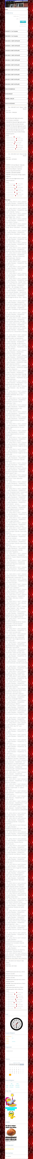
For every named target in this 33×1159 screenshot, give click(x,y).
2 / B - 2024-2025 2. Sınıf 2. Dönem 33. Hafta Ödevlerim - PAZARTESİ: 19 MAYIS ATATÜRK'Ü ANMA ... (16, 413)
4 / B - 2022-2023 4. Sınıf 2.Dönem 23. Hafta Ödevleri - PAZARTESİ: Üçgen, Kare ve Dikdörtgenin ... (15, 873)
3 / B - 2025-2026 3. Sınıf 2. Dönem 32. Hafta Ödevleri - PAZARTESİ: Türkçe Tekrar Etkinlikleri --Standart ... (16, 226)
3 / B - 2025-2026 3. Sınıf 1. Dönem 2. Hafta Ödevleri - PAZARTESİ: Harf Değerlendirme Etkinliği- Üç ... (16, 382)
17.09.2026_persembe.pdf (10, 140)
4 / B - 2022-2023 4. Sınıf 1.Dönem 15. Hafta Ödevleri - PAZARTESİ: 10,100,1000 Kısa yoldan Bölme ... (15, 917)
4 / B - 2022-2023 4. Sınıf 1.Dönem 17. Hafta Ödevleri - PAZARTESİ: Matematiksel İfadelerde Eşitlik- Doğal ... (15, 906)
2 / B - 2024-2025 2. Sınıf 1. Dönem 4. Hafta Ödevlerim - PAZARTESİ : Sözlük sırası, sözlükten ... (16, 586)
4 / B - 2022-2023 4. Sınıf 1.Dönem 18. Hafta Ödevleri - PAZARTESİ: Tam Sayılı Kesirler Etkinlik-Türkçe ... (16, 900)
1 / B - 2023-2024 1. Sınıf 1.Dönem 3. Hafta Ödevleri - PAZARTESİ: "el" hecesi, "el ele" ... (16, 797)
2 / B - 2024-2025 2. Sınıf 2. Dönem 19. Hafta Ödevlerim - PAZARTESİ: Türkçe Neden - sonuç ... (16, 502)
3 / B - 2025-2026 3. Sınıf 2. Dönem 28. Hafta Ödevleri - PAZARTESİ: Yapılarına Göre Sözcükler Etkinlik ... (16, 249)
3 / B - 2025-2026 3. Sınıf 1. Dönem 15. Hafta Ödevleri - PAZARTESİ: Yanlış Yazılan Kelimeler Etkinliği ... (16, 319)
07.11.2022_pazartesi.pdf (10, 1001)
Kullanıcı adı (16, 16)
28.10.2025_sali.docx (9, 192)
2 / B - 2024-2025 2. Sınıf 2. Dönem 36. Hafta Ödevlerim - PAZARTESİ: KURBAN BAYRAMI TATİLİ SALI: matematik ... (16, 393)
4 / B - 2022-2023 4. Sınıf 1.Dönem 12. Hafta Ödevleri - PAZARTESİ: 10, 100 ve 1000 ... (16, 934)
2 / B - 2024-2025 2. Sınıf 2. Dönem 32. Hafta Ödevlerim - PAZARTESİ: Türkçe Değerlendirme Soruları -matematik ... (16, 419)
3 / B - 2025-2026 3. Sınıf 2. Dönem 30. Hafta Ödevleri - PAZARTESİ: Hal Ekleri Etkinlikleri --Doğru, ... (16, 239)
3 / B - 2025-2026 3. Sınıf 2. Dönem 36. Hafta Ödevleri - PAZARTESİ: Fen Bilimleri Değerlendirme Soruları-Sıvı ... (16, 204)
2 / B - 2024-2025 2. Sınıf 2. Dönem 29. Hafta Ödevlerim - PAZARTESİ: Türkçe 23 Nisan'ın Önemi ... (16, 439)
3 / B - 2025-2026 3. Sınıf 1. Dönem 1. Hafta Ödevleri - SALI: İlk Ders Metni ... (16, 387)
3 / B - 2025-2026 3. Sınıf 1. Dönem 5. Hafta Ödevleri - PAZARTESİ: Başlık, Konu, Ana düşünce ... (16, 367)
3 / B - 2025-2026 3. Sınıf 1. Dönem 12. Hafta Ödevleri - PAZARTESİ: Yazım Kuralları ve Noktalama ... (16, 336)
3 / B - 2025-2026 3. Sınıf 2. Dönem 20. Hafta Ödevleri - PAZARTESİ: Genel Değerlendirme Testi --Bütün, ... (16, 296)
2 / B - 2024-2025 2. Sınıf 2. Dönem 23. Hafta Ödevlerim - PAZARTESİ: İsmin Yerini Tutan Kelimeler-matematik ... (16, 477)
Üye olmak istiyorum (22, 26)
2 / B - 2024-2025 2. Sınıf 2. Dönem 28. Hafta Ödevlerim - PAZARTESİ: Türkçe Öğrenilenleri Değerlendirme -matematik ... (16, 445)
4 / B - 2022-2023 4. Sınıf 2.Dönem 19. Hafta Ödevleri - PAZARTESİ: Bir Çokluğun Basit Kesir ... (16, 895)
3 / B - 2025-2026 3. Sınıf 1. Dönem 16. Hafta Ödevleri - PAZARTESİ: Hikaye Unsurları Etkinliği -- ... (16, 314)
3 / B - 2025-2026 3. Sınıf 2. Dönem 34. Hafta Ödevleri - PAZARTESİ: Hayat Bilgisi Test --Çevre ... (16, 215)
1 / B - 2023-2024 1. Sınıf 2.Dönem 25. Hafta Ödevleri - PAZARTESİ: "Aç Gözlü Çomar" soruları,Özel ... (16, 678)
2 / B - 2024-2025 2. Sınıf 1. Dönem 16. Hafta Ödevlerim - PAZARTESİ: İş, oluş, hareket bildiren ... (16, 514)
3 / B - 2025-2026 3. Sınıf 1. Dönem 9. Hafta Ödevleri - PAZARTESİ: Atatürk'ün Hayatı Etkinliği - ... (16, 352)
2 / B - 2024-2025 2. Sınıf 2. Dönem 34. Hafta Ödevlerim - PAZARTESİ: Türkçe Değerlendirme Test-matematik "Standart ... (16, 407)
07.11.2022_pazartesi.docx (10, 992)
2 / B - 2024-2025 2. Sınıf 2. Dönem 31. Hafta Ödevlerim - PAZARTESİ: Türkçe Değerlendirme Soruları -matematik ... (16, 426)
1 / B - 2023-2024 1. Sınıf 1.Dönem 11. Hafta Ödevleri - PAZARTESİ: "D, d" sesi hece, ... (16, 751)
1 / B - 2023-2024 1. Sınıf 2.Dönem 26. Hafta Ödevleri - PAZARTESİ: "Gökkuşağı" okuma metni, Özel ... (15, 673)
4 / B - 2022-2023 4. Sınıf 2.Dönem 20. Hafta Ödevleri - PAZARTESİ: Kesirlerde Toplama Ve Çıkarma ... (15, 890)
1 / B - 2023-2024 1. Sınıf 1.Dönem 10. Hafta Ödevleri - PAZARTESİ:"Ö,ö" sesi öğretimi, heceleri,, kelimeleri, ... (16, 756)
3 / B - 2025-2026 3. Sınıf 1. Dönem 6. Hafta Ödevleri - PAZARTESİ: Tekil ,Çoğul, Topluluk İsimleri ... (16, 362)
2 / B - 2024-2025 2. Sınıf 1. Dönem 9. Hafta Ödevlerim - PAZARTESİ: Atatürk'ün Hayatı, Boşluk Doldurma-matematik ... (16, 556)
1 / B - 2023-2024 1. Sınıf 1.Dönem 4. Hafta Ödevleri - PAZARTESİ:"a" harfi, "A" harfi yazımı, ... (16, 792)
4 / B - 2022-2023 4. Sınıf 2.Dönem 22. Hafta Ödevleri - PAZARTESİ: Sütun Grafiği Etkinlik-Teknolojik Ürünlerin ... (15, 878)
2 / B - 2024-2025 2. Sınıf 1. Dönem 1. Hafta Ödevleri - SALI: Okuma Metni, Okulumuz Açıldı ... (16, 608)
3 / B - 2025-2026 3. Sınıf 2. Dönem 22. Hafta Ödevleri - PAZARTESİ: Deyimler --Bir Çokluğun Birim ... (16, 285)
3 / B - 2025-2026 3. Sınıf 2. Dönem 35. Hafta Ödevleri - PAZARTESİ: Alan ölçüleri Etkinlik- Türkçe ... (16, 210)
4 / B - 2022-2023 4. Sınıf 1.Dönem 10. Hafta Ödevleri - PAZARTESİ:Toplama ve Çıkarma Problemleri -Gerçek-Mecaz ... (15, 948)
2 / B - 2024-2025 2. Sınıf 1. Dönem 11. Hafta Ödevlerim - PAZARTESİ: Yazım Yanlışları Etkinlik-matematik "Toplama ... (16, 542)
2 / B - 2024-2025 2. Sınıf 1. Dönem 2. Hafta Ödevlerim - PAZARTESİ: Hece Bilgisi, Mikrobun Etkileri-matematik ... (16, 597)
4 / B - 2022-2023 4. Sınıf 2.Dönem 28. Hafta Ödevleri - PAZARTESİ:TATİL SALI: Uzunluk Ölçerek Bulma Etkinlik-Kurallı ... (16, 841)
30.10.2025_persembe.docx (10, 194)
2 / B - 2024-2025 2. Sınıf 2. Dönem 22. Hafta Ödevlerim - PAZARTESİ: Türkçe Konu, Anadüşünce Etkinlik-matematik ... (16, 484)
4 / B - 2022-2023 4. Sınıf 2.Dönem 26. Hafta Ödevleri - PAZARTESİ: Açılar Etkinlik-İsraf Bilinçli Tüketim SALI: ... (15, 853)
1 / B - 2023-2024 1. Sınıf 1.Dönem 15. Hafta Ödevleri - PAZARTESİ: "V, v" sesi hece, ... (16, 731)
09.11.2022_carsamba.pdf (10, 1004)
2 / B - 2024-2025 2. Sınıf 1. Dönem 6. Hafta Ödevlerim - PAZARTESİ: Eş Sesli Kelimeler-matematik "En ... (16, 575)
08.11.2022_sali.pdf (9, 1002)
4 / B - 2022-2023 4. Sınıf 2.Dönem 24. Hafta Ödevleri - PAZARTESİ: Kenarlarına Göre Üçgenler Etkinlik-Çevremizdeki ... (16, 866)
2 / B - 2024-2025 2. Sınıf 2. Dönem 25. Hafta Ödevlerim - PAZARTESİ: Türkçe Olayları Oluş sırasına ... (16, 464)
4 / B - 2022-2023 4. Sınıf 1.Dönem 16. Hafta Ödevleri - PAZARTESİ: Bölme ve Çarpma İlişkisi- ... (15, 912)
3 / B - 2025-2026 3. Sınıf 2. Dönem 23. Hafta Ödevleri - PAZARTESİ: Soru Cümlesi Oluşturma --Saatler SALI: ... (16, 280)
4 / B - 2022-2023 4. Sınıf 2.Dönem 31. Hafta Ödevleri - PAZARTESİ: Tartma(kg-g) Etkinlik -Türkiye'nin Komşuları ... (15, 820)
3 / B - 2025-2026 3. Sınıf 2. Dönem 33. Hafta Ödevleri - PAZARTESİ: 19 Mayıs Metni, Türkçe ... (16, 220)
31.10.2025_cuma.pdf (9, 189)
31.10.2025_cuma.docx (10, 195)
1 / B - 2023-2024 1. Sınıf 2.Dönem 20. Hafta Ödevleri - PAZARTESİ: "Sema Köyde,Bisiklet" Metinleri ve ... (16, 707)
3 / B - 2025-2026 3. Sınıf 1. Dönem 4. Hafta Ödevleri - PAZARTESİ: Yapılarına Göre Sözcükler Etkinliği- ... (16, 372)
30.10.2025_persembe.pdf (10, 187)
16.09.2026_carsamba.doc (10, 145)
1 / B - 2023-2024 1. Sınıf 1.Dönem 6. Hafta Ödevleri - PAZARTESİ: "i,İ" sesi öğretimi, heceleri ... (16, 780)
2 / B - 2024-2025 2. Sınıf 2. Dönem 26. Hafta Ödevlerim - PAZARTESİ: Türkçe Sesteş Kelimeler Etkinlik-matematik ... (16, 458)
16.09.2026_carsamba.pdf (10, 138)
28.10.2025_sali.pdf (9, 185)
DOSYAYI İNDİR (17, 137)
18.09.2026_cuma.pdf (9, 142)
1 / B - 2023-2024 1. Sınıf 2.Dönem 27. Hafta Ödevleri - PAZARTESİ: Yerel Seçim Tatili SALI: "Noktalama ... (16, 668)
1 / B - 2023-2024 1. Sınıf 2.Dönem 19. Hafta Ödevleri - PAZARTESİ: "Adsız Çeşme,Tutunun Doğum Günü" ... (16, 713)
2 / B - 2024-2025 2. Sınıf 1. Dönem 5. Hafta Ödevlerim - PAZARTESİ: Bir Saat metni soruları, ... (16, 580)
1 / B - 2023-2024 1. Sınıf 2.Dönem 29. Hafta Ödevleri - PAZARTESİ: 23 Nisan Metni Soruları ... (15, 656)
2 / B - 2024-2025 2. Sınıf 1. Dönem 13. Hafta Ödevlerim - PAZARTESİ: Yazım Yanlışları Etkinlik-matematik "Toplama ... (16, 530)
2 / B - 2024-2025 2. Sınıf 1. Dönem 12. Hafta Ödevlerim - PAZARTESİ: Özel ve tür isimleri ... (16, 536)
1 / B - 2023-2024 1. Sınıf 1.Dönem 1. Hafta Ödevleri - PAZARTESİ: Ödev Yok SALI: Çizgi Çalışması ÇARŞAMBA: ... (16, 808)
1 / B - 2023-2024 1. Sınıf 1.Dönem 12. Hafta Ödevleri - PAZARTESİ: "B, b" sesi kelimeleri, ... (15, 746)
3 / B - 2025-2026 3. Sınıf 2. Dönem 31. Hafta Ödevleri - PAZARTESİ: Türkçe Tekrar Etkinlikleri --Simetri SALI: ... (16, 233)
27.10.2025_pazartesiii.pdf (10, 183)
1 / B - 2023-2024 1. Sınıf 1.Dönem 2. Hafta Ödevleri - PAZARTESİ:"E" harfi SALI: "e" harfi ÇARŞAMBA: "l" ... (16, 803)
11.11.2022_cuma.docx (10, 999)
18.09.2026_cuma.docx (10, 149)
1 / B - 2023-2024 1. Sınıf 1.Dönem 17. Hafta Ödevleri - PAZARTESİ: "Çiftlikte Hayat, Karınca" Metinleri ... (16, 719)
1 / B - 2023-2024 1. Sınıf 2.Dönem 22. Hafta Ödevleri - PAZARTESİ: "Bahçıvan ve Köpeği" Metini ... (15, 697)
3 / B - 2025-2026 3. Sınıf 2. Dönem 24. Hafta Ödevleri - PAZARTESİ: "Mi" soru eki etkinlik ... (16, 275)
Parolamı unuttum (23, 24)
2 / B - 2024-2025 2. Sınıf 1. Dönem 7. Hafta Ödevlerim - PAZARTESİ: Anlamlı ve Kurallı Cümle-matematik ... (16, 569)
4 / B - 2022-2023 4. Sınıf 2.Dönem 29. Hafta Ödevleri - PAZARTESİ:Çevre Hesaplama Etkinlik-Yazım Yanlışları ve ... (16, 834)
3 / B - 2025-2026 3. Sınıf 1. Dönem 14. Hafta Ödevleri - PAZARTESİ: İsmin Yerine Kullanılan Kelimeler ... (16, 324)
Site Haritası (8, 1156)
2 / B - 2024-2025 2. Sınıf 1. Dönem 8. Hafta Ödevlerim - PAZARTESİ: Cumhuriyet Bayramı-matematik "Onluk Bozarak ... (16, 562)
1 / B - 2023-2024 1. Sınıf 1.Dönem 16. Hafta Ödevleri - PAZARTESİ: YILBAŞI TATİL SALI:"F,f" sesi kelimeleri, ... (15, 725)
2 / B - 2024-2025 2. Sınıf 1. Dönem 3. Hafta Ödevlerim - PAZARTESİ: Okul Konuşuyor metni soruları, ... (16, 591)
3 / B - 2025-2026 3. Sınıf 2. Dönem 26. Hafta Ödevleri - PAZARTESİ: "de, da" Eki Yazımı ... (16, 263)
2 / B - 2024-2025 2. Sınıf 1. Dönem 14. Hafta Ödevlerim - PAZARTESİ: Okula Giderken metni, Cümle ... (16, 524)
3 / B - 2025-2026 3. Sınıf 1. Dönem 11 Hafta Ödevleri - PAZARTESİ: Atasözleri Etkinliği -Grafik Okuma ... (16, 341)
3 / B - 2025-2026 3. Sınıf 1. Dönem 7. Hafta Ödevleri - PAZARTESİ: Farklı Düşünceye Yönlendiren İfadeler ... (16, 357)
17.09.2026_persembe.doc (10, 147)
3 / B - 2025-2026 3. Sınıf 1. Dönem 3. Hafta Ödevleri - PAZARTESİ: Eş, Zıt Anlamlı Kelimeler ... (16, 377)
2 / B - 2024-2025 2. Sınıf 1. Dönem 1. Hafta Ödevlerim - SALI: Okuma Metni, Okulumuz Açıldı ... (16, 603)
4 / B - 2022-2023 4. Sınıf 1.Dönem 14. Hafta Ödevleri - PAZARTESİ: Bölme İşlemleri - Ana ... (15, 922)
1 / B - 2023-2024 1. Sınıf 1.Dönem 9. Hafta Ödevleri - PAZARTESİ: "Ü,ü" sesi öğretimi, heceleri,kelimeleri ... (16, 762)
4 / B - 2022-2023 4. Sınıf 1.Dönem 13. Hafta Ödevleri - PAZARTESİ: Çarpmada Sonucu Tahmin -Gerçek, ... (16, 928)
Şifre (17, 18)
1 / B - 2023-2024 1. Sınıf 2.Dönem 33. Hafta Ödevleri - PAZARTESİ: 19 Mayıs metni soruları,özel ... (15, 630)
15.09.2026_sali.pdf (9, 137)
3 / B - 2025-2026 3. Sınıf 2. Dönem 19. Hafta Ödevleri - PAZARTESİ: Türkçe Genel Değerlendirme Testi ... (16, 302)
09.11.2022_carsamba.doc (10, 996)
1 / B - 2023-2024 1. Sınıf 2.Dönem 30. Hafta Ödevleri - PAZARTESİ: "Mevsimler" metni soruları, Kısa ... (15, 650)
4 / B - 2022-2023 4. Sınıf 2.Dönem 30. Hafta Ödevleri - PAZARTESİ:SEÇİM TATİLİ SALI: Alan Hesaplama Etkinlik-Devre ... (15, 827)
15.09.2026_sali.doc (9, 144)
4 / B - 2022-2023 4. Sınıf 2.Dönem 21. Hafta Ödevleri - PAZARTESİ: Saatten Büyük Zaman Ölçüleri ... (15, 884)
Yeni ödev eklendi (9, 1051)
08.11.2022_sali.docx (9, 994)
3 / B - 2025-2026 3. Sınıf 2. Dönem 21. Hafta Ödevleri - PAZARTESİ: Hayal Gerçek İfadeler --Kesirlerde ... (16, 290)
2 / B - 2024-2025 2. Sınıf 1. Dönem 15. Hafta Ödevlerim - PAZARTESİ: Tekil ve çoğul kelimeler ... (16, 519)
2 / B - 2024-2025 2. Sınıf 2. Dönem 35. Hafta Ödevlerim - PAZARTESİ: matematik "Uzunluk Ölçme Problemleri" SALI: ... (16, 400)
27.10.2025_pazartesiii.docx (10, 190)
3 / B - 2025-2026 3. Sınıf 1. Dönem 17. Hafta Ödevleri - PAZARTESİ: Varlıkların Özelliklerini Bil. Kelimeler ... (16, 308)
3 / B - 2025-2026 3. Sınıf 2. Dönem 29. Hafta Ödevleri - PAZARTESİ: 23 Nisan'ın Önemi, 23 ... (16, 244)
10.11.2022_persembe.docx (10, 997)
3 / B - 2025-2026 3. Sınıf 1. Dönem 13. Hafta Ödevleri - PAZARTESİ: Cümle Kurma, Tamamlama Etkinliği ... (16, 330)
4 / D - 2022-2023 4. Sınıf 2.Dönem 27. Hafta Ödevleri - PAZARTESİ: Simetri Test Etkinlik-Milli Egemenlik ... (16, 847)
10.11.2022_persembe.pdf (10, 1006)
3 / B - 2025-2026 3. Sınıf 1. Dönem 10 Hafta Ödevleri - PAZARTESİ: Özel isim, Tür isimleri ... (16, 346)
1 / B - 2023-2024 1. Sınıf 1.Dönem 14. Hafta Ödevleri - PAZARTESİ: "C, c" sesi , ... (16, 736)
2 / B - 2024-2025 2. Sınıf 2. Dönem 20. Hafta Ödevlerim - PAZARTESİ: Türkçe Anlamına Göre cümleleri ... (16, 497)
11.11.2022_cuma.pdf (9, 1008)
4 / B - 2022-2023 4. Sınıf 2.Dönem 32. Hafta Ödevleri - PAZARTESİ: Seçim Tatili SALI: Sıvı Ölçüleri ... (15, 814)
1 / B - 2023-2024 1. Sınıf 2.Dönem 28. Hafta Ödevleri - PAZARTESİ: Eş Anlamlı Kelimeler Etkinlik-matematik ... (16, 661)
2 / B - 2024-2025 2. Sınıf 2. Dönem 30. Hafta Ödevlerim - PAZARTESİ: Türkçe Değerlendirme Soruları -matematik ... (16, 433)
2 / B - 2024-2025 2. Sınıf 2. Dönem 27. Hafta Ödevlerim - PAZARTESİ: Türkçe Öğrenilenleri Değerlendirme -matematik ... (16, 451)
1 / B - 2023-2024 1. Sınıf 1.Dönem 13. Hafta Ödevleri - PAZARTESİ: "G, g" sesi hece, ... (16, 741)
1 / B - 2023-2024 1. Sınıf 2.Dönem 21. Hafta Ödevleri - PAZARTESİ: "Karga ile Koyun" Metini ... (15, 702)
